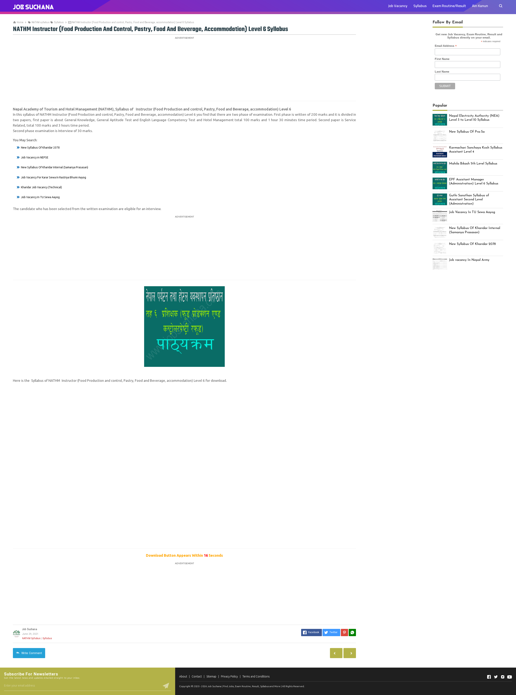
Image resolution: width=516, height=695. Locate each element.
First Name (442, 58)
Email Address (446, 46)
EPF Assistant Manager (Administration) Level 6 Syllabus (473, 181)
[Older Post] (336, 653)
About (183, 676)
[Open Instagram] (502, 676)
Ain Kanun (480, 5)
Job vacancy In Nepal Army (469, 260)
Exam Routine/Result (449, 5)
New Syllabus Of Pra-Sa (467, 131)
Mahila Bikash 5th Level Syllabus (473, 163)
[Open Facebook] (489, 676)
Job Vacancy (397, 5)
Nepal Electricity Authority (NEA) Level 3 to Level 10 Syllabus (474, 118)
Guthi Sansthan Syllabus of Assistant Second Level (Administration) (469, 200)
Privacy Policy (229, 676)
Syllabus (420, 5)
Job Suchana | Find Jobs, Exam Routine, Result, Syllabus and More (243, 686)
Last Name (442, 71)
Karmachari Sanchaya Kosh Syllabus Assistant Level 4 (475, 150)
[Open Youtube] (509, 676)
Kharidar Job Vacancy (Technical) (41, 187)
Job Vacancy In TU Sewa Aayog (40, 197)
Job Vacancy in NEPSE (34, 157)
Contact (197, 676)
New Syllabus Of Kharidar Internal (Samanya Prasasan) (54, 167)
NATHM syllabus (31, 638)
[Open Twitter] (495, 676)
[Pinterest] (344, 632)
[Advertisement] (184, 69)
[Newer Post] (349, 653)
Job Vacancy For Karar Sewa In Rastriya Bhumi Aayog (53, 177)
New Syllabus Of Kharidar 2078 (40, 147)
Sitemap (211, 676)
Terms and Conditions (256, 676)
